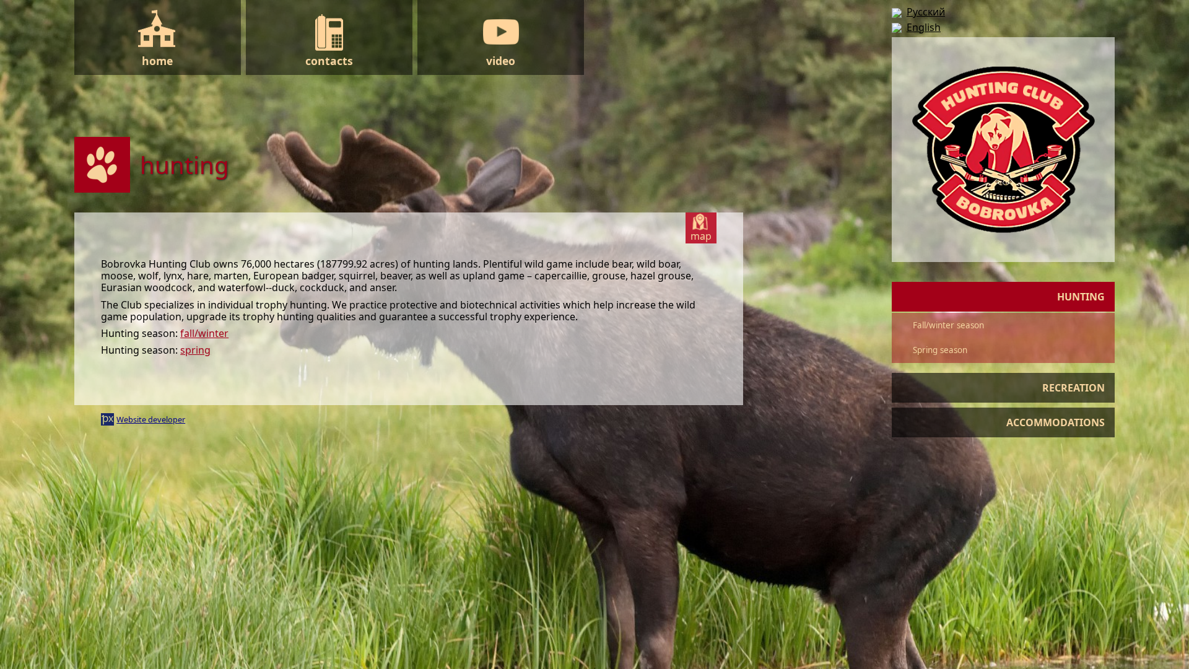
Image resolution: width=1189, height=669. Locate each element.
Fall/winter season (948, 325)
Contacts (329, 60)
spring (195, 350)
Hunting (1081, 297)
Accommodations (1055, 422)
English (924, 27)
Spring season (940, 350)
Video (500, 60)
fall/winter (204, 333)
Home (157, 60)
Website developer (150, 419)
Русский (926, 12)
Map (701, 236)
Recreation (1073, 388)
